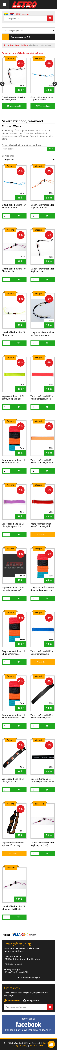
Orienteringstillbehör (17, 45)
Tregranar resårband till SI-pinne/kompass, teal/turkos (13, 461)
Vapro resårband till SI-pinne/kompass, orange (41, 461)
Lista (18, 126)
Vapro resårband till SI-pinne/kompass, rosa (41, 397)
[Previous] (2, 84)
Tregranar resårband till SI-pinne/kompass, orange (13, 652)
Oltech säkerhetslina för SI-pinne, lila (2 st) (42, 844)
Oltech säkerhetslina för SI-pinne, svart (42, 270)
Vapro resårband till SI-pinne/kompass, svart (41, 716)
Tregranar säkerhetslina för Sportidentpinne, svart (42, 333)
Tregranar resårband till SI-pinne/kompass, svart (14, 716)
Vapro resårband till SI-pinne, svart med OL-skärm (13, 780)
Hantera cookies (37, 1045)
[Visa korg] (51, 1044)
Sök (51, 148)
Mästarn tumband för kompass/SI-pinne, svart (42, 780)
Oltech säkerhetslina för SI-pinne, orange (42, 206)
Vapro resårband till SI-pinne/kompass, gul (13, 397)
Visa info (39, 534)
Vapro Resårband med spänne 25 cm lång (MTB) (13, 844)
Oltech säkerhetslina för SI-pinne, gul (14, 333)
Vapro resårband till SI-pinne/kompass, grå (13, 589)
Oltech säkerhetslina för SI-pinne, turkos (14, 206)
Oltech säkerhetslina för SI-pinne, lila (14, 270)
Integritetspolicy (20, 1045)
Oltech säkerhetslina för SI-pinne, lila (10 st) (14, 907)
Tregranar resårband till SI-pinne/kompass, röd (42, 589)
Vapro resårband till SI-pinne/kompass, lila (13, 525)
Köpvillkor (47, 1043)
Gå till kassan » (22, 14)
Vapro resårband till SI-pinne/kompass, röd (41, 525)
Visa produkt (15, 106)
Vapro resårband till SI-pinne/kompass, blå (41, 652)
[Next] (54, 84)
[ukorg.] (18, 216)
